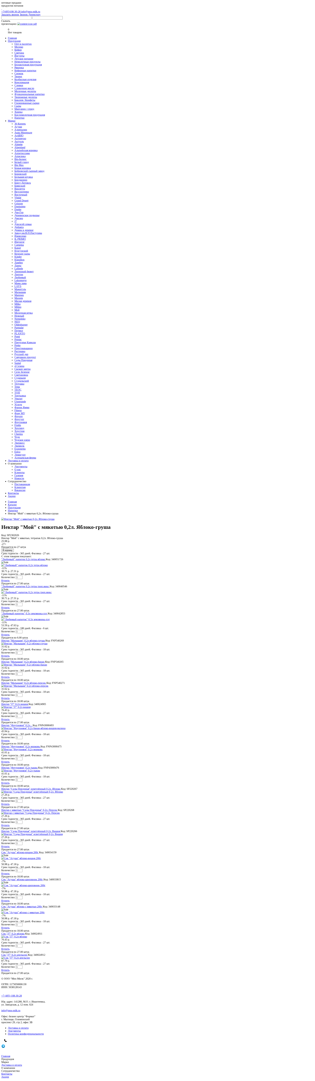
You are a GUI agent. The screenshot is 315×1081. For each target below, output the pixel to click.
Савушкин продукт (25, 357)
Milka (17, 304)
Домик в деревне (23, 230)
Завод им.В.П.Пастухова (28, 233)
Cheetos (18, 434)
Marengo (19, 295)
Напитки (19, 117)
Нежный (19, 315)
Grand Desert (21, 200)
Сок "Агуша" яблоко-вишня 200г (20, 852)
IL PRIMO (20, 239)
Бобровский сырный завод (29, 171)
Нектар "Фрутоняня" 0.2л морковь (21, 746)
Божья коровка (22, 168)
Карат (17, 247)
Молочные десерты (25, 91)
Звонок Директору (30, 14)
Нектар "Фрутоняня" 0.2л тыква (19, 767)
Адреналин (20, 129)
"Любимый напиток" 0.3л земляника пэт (24, 613)
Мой (17, 310)
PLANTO (19, 333)
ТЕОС (17, 389)
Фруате (18, 416)
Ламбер (18, 262)
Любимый (20, 277)
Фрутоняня (20, 422)
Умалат (18, 398)
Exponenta (20, 448)
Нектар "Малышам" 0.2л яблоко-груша (23, 640)
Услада (18, 404)
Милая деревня (22, 301)
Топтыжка (20, 395)
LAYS (17, 286)
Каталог (12, 504)
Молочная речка (23, 312)
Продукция (14, 507)
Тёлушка (19, 383)
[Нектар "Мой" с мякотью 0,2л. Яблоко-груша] (27, 519)
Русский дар (21, 354)
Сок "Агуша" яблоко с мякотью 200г (22, 906)
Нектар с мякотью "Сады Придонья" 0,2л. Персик (29, 810)
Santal (17, 363)
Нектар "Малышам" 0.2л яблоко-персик (23, 683)
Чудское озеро (22, 440)
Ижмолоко (20, 236)
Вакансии (19, 490)
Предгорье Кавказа (25, 342)
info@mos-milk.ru (30, 11)
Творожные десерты (25, 97)
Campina (19, 244)
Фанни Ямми (21, 407)
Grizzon (18, 203)
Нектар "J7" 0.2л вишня (15, 704)
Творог (18, 76)
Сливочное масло (24, 88)
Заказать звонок (10, 14)
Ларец (17, 265)
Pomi (17, 336)
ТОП (17, 392)
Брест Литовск (22, 182)
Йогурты (19, 55)
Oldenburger (21, 324)
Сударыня (20, 377)
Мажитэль (20, 289)
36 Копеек (20, 123)
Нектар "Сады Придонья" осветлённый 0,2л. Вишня (31, 831)
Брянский (19, 185)
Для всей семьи (23, 224)
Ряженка (19, 67)
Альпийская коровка (26, 150)
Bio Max (19, 165)
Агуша (18, 126)
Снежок (18, 73)
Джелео (18, 218)
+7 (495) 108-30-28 (11, 995)
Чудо (17, 437)
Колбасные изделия (25, 79)
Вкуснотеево (21, 191)
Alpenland (19, 147)
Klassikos (19, 259)
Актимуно (20, 138)
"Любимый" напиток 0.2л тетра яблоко (23, 559)
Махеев (18, 298)
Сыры (17, 106)
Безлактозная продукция (28, 64)
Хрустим (19, 431)
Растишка (19, 351)
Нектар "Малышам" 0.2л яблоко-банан (23, 661)
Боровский (20, 174)
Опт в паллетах (23, 44)
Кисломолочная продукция (29, 114)
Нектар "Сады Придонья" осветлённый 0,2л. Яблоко (31, 788)
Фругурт (19, 419)
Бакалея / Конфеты (24, 100)
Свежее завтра (22, 369)
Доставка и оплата (18, 1027)
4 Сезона (19, 366)
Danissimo (19, 206)
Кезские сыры (22, 253)
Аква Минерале (23, 132)
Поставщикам (22, 484)
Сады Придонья (23, 360)
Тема (17, 386)
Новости (19, 478)
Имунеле (19, 242)
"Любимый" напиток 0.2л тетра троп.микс (25, 586)
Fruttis (17, 425)
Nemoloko (19, 318)
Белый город (21, 162)
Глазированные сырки (26, 103)
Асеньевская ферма (25, 457)
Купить (5, 580)
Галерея (18, 475)
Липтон (18, 274)
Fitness (18, 410)
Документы (20, 466)
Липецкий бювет (24, 271)
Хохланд (19, 428)
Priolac (18, 339)
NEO (17, 321)
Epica (17, 451)
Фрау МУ (19, 413)
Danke (17, 209)
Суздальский (21, 380)
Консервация (21, 82)
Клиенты (19, 472)
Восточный (20, 194)
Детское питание (23, 58)
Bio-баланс (20, 159)
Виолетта (19, 188)
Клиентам (20, 487)
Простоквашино (23, 348)
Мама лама (20, 283)
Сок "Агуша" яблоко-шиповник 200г (22, 879)
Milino (17, 307)
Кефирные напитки (25, 70)
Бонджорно (20, 179)
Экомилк (19, 445)
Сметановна (21, 375)
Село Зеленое (22, 372)
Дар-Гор (18, 212)
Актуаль (19, 141)
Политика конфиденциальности (26, 1033)
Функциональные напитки (29, 94)
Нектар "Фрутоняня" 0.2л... (17, 725)
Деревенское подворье (27, 215)
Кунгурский (21, 250)
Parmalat (18, 327)
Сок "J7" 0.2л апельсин (14, 954)
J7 (15, 221)
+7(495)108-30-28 (11, 11)
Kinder (18, 256)
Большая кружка (23, 177)
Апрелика (20, 156)
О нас (17, 469)
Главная (12, 501)
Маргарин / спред (24, 109)
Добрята (19, 227)
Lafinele (18, 268)
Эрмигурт (20, 454)
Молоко (18, 46)
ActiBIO (18, 135)
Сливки (18, 85)
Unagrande (20, 401)
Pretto (17, 345)
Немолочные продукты (27, 61)
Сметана (19, 52)
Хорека (18, 111)
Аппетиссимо (22, 153)
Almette (18, 144)
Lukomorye (20, 280)
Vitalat (17, 197)
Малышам (20, 292)
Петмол (18, 330)
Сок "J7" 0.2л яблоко (13, 933)
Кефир (18, 49)
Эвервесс (19, 442)
